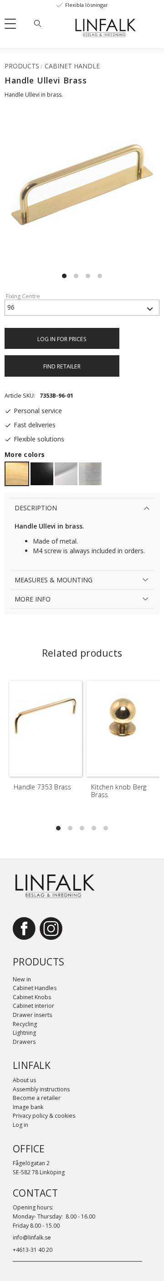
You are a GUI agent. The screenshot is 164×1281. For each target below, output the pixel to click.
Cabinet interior (33, 1006)
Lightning (24, 1033)
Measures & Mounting (53, 580)
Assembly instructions (41, 1089)
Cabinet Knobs (32, 997)
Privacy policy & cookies (44, 1116)
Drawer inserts (32, 1015)
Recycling (25, 1024)
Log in (20, 1125)
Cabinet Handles (34, 988)
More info (33, 599)
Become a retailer (37, 1098)
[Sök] (37, 23)
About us (24, 1080)
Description (36, 507)
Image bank (28, 1107)
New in (22, 979)
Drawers (24, 1042)
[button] (14, 25)
